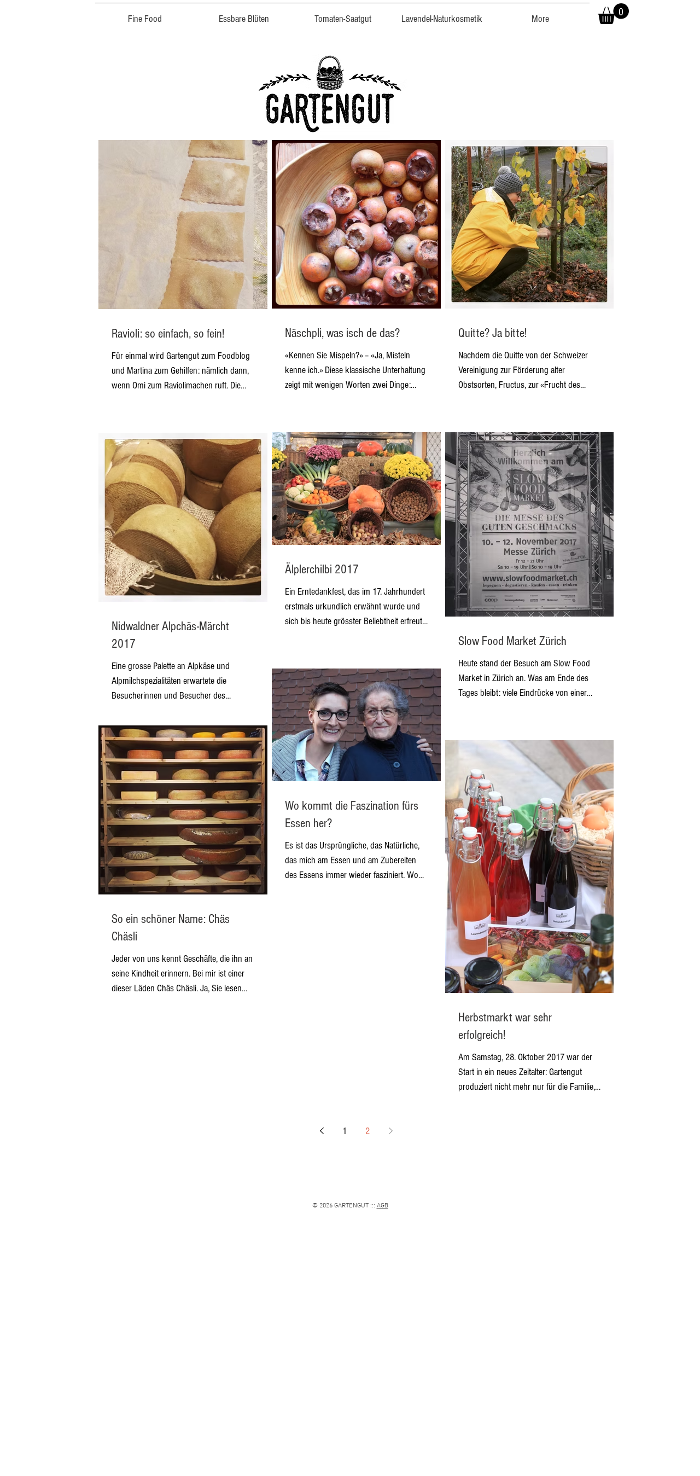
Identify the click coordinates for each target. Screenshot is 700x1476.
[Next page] (390, 1131)
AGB (382, 1206)
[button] (613, 13)
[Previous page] (321, 1131)
